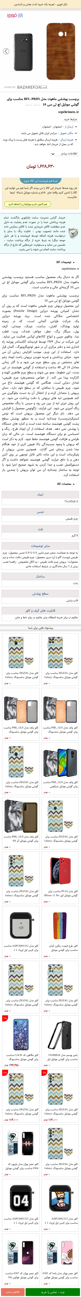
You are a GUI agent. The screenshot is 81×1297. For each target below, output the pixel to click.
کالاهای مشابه (12, 1292)
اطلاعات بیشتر (64, 153)
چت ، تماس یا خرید (53, 1292)
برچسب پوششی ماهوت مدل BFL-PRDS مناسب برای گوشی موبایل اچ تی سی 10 (40, 282)
